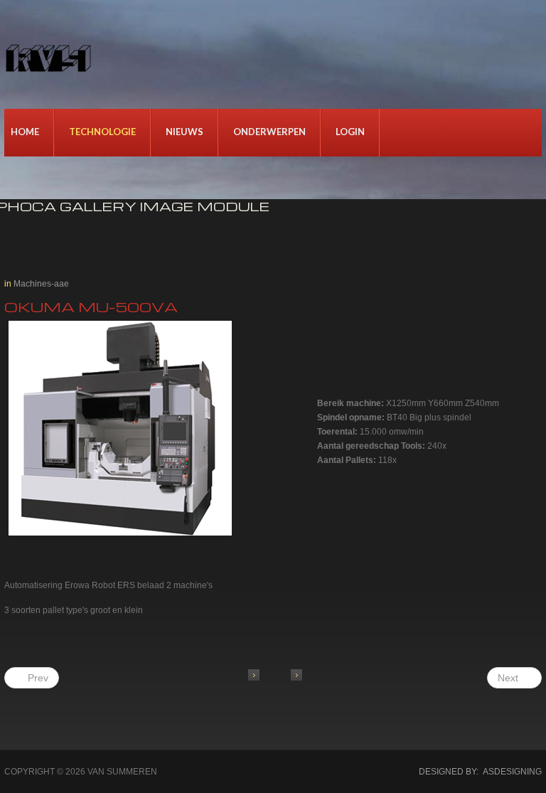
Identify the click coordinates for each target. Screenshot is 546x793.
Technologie (102, 131)
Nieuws (184, 131)
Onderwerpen (269, 131)
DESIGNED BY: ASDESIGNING (476, 772)
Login (350, 131)
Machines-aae (41, 284)
